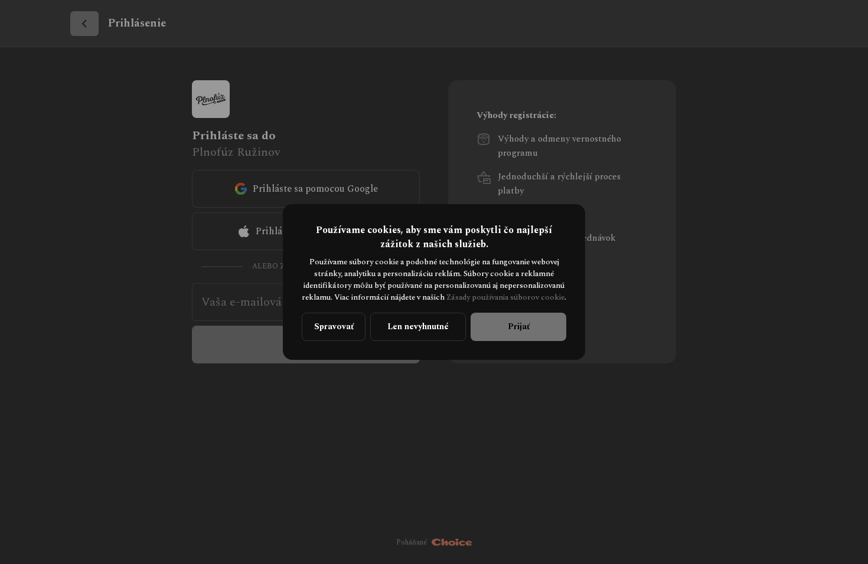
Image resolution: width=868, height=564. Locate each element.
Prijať (519, 326)
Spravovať (334, 326)
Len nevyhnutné (418, 326)
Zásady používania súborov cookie (505, 297)
